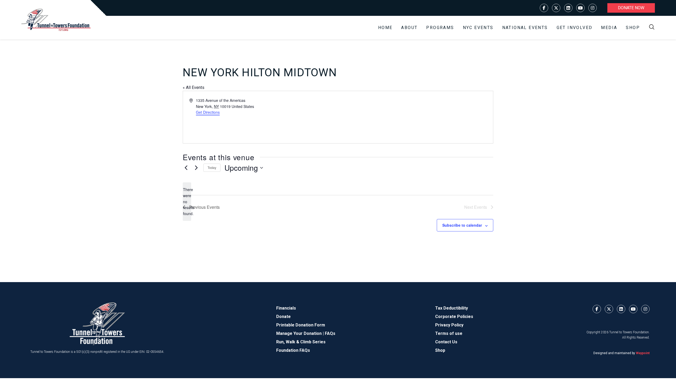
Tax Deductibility (451, 308)
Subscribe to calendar (462, 225)
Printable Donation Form (300, 324)
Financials (286, 308)
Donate (283, 316)
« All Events (193, 87)
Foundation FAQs (293, 350)
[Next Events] (196, 168)
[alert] (187, 201)
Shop (633, 27)
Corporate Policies (454, 316)
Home (385, 27)
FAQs (330, 333)
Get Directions (208, 112)
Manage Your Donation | (300, 333)
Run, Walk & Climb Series (301, 341)
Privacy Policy (449, 324)
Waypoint (643, 353)
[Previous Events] (186, 168)
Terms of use (448, 333)
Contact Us (446, 341)
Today (212, 167)
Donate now (631, 7)
